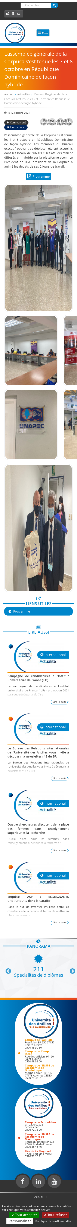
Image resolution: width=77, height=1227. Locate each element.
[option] (38, 965)
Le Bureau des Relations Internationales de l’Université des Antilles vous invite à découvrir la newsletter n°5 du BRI (38, 752)
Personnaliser (20, 1221)
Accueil (8, 94)
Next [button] (70, 969)
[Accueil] (15, 33)
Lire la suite (60, 702)
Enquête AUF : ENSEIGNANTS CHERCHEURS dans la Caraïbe (38, 899)
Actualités (23, 94)
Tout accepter (25, 1215)
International (17, 127)
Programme (41, 176)
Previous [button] (6, 969)
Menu (45, 33)
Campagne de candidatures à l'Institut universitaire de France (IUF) (38, 678)
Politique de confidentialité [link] (53, 1221)
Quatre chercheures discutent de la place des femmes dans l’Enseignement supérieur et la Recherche (38, 828)
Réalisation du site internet (14, 1191)
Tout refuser (57, 1215)
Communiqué (18, 122)
